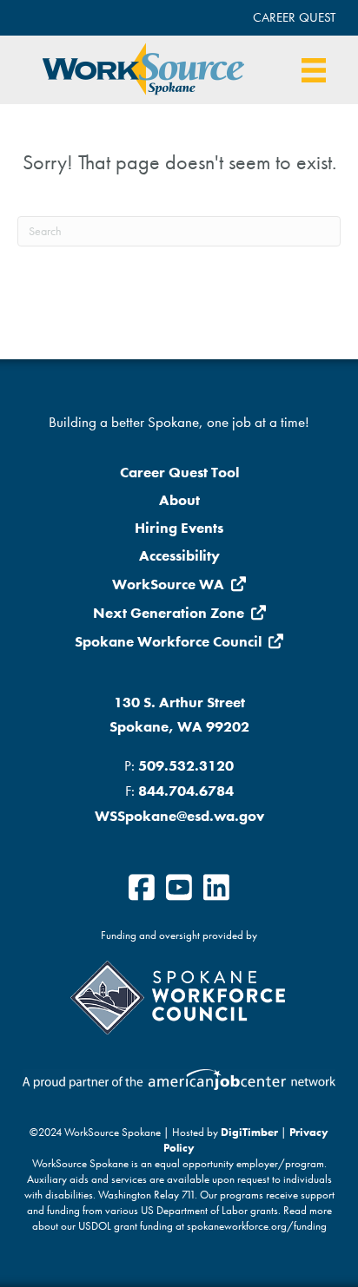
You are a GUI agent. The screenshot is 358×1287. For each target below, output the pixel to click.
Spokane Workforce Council (168, 641)
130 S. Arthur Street (179, 702)
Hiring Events (179, 527)
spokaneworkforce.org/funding (257, 1226)
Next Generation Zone (168, 612)
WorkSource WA (168, 584)
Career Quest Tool (179, 472)
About (179, 499)
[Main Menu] (313, 70)
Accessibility (179, 555)
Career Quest (294, 17)
